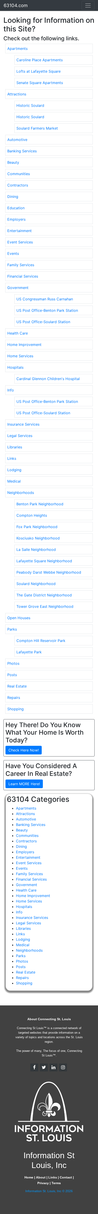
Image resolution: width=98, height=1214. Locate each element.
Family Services (20, 265)
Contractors (17, 185)
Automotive (17, 139)
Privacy (43, 1183)
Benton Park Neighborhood (39, 504)
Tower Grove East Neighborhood (44, 606)
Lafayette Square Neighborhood (44, 561)
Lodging (14, 470)
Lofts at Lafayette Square (38, 71)
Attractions (16, 94)
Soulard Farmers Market (37, 128)
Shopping (15, 709)
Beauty (13, 162)
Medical (14, 481)
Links (11, 458)
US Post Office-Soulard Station (43, 321)
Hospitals (15, 367)
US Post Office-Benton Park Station (47, 310)
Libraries (14, 447)
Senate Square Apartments (39, 82)
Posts (12, 674)
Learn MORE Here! (24, 784)
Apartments (17, 48)
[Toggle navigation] (88, 5)
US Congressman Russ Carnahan (44, 299)
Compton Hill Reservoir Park (40, 640)
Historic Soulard (30, 105)
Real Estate (17, 686)
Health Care (17, 333)
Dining (12, 196)
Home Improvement (24, 344)
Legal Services (19, 435)
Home (28, 1177)
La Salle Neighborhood (36, 549)
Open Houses (18, 618)
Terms (56, 1183)
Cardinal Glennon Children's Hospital (48, 378)
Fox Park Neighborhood (36, 526)
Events (13, 253)
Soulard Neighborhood (36, 583)
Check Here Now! (23, 750)
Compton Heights (31, 515)
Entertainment (19, 230)
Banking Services (22, 151)
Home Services (20, 356)
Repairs (13, 697)
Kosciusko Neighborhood (38, 538)
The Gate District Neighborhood (44, 595)
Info (10, 390)
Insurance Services (23, 424)
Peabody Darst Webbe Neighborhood (48, 572)
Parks (12, 629)
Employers (16, 219)
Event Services (20, 242)
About (41, 1177)
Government (17, 287)
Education (16, 208)
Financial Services (22, 276)
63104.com (16, 5)
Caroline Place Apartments (39, 60)
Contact (66, 1177)
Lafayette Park (29, 652)
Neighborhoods (20, 492)
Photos (13, 663)
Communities (18, 173)
